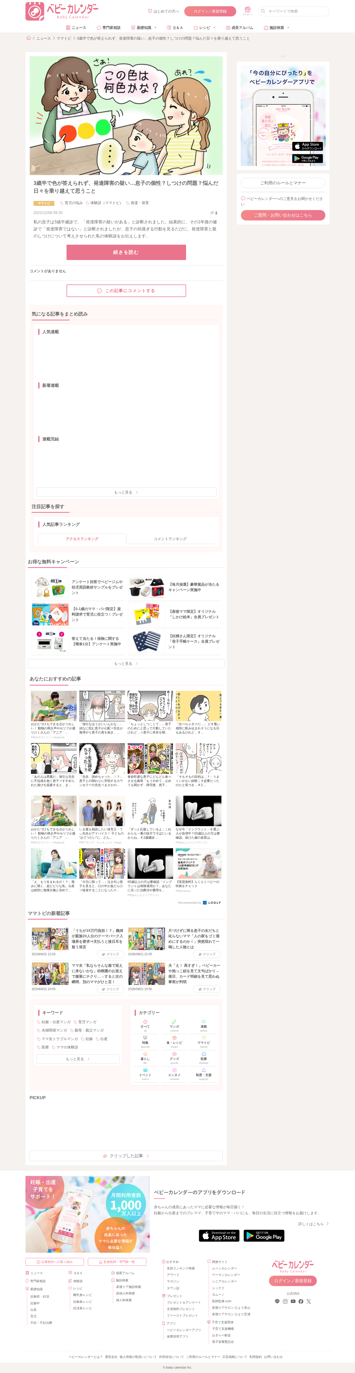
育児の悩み (74, 203)
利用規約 (255, 1357)
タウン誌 (173, 1288)
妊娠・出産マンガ (56, 1022)
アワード (173, 1275)
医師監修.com (221, 1301)
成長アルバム (242, 28)
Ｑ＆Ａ (178, 28)
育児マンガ (87, 1022)
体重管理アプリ (178, 1336)
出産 (104, 1039)
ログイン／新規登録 (210, 11)
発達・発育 (140, 203)
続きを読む (126, 252)
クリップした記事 (126, 1156)
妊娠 (89, 1039)
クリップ (113, 954)
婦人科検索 (124, 1300)
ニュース (79, 28)
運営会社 (111, 1357)
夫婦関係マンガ (54, 1030)
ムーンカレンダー (224, 1268)
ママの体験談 (67, 1047)
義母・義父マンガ (89, 1030)
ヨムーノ (218, 1294)
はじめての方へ (166, 11)
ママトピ (64, 38)
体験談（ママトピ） (106, 203)
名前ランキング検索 (181, 1268)
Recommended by (190, 902)
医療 (45, 1047)
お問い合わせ (273, 1357)
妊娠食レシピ (82, 1302)
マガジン (173, 1281)
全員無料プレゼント (181, 1309)
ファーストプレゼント (182, 1315)
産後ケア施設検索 (128, 1287)
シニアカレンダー (224, 1281)
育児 (33, 1316)
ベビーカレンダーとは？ (86, 1357)
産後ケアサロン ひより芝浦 (230, 1314)
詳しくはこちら (311, 1224)
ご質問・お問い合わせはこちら (283, 215)
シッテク (218, 1288)
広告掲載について (234, 1357)
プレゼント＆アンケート (184, 1302)
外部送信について (171, 1357)
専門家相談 (111, 28)
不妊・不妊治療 (41, 1323)
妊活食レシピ (82, 1308)
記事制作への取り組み (57, 1262)
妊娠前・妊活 (39, 1296)
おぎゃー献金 (221, 1335)
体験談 (78, 1281)
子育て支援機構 (223, 1329)
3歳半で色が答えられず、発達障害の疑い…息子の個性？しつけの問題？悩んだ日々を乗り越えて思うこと (163, 38)
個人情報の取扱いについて (138, 1357)
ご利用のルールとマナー (283, 183)
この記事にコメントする (130, 290)
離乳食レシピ (82, 1295)
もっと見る (123, 492)
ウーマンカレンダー (226, 1275)
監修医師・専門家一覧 (119, 1262)
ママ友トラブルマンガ (60, 1039)
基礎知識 (144, 28)
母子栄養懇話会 (223, 1342)
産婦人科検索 (125, 1293)
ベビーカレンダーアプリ (184, 1330)
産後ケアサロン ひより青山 (230, 1307)
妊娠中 (35, 1303)
